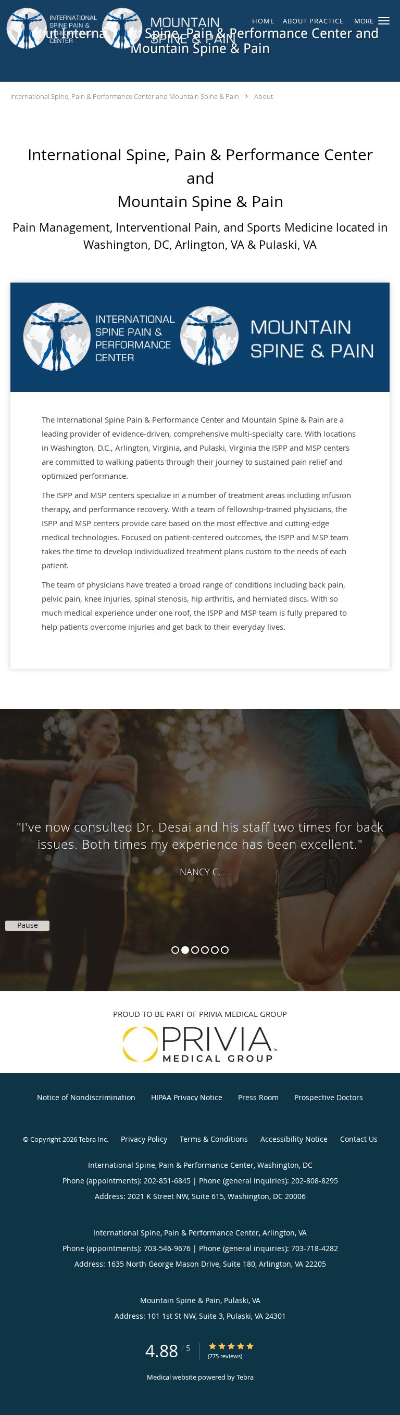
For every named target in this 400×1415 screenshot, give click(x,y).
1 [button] (175, 950)
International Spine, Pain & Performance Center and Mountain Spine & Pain (124, 96)
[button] (384, 20)
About (263, 96)
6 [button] (225, 950)
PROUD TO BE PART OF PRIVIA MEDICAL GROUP (200, 1014)
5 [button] (215, 950)
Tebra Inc (93, 1139)
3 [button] (195, 950)
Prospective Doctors (328, 1097)
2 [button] (185, 950)
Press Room (258, 1097)
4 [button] (205, 950)
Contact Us (359, 1139)
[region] (200, 839)
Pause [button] (27, 925)
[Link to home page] (166, 28)
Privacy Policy (144, 1139)
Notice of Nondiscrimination (86, 1097)
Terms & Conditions (214, 1139)
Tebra (245, 1377)
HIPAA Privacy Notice (186, 1097)
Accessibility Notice (294, 1139)
